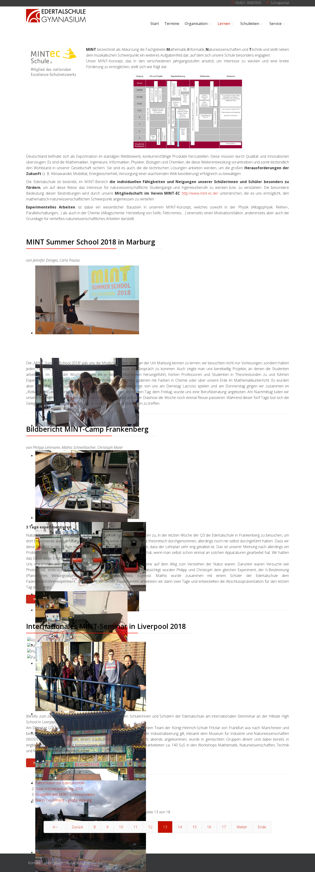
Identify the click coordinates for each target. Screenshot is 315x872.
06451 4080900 (248, 2)
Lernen (224, 23)
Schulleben (249, 23)
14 (180, 827)
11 (136, 827)
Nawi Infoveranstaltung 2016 (59, 788)
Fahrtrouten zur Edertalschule (59, 782)
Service (275, 23)
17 (224, 827)
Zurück (77, 827)
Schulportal (279, 2)
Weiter (242, 827)
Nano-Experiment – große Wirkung (63, 800)
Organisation (196, 23)
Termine (171, 23)
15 (195, 827)
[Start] (55, 827)
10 (121, 827)
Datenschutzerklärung (84, 862)
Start (154, 23)
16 (209, 827)
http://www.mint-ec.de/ (200, 193)
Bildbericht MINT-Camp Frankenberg (87, 429)
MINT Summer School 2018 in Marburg (90, 242)
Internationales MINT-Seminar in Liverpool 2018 (106, 626)
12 (150, 827)
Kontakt (34, 862)
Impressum (53, 862)
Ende (262, 827)
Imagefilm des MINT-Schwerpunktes (65, 794)
